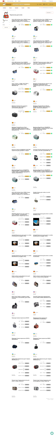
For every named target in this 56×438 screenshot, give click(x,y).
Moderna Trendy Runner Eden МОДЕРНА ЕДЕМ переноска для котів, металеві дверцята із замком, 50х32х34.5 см (21, 129)
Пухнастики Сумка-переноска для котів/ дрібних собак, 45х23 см (42, 381)
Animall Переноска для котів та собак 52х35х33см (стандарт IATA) (43, 236)
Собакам (4, 7)
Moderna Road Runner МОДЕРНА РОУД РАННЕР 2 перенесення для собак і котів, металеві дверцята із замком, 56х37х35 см (21, 171)
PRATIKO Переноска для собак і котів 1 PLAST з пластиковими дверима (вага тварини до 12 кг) (43, 63)
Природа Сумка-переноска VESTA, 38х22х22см (21, 339)
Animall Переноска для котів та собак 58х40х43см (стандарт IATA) (21, 256)
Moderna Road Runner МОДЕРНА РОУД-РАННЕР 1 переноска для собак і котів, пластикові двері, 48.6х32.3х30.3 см (43, 129)
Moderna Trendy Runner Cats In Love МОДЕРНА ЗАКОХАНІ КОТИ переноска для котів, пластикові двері (42, 85)
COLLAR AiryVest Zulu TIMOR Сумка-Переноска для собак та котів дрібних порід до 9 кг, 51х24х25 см (21, 20)
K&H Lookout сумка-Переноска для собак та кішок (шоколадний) (42, 276)
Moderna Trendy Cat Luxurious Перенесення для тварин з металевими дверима (19, 106)
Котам (10, 7)
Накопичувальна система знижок (46, 7)
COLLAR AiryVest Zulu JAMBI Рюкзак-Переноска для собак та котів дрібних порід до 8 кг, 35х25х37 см (43, 20)
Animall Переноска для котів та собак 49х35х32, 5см (43, 214)
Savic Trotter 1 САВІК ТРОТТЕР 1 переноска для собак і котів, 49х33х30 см (20, 84)
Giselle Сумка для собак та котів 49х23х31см (41, 193)
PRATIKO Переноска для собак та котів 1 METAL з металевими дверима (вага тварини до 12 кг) (20, 214)
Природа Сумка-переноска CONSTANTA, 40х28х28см (40, 318)
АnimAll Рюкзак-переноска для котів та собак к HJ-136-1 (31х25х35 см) (42, 150)
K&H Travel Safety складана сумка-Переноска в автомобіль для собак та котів (21, 297)
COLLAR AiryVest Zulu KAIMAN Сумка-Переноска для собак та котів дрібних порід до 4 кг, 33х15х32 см (21, 63)
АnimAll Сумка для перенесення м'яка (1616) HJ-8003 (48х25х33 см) (42, 297)
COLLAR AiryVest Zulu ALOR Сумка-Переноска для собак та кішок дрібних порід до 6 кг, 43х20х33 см (21, 41)
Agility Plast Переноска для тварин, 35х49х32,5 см (21, 359)
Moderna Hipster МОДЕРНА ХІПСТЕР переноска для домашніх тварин (21, 150)
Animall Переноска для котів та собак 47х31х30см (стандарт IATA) (21, 236)
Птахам (23, 7)
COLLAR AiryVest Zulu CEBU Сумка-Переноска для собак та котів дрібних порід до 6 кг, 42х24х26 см (21, 193)
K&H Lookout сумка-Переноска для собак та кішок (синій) (21, 276)
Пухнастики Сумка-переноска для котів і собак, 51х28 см (20, 381)
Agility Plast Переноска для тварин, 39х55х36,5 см (42, 359)
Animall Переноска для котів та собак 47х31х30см (43, 256)
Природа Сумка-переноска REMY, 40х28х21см (42, 339)
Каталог (7, 10)
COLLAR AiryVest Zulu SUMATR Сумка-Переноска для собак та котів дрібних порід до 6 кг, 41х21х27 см (42, 41)
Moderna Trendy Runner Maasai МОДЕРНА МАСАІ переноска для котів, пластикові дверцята (41, 106)
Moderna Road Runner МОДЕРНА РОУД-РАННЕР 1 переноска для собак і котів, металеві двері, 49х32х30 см (43, 170)
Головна (4, 10)
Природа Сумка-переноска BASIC (20, 317)
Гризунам (16, 7)
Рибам (29, 7)
